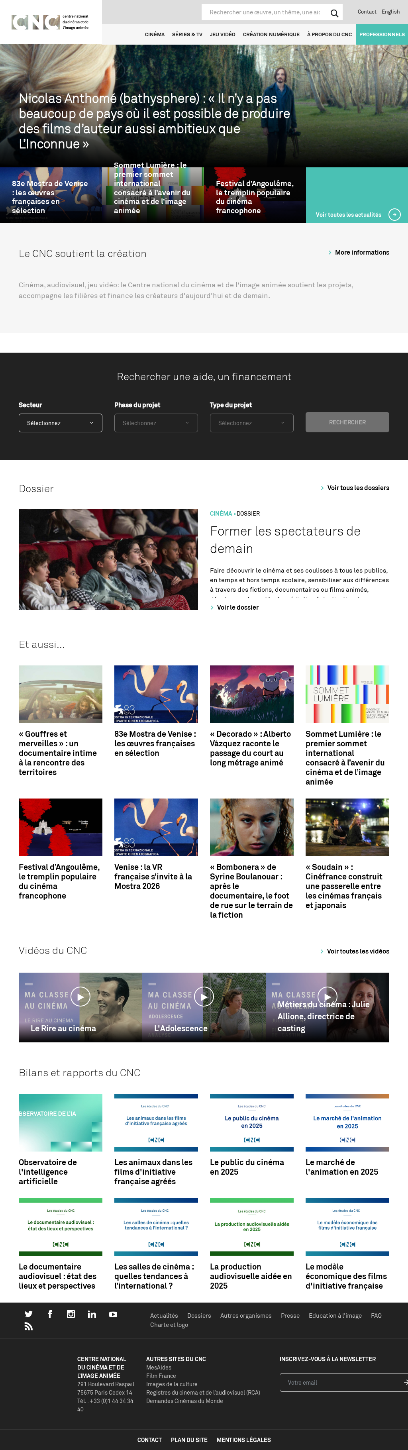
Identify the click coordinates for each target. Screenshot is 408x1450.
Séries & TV (187, 34)
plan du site (189, 1439)
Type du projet (231, 405)
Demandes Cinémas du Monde (184, 1400)
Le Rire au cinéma (63, 1028)
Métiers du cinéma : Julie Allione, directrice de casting (324, 1016)
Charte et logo (169, 1324)
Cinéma (155, 34)
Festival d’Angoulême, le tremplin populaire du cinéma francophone (255, 197)
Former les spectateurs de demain (285, 539)
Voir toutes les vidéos (357, 951)
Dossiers (199, 1315)
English (391, 11)
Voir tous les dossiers (357, 488)
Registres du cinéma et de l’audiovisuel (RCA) (203, 1392)
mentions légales (244, 1439)
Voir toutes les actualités (349, 214)
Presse (290, 1315)
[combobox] (60, 423)
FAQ (376, 1315)
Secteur (30, 405)
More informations (361, 252)
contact (149, 1439)
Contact (367, 11)
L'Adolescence (181, 1028)
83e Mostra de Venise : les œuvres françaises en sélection (50, 197)
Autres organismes (246, 1315)
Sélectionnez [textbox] (44, 423)
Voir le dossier (237, 607)
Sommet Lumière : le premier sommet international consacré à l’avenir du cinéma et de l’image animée (152, 188)
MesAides (158, 1367)
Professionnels (382, 34)
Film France (161, 1375)
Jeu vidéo (222, 34)
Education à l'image (335, 1315)
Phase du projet (137, 405)
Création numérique (271, 34)
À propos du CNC (329, 34)
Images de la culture (172, 1384)
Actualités (164, 1315)
